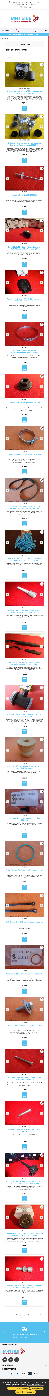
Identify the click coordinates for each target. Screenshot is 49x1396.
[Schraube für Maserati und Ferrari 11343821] (24, 1009)
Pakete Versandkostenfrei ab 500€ (25, 34)
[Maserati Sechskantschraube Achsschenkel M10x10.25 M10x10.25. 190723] (24, 1268)
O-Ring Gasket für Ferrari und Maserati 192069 (24, 870)
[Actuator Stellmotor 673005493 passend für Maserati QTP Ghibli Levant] (24, 282)
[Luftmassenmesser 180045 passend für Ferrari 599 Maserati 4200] (24, 697)
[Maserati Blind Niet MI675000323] (24, 178)
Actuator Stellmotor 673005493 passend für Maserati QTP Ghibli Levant (24, 300)
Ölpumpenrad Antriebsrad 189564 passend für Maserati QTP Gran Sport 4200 (24, 1234)
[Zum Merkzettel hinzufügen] (42, 64)
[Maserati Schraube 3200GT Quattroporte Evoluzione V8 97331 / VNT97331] (24, 1061)
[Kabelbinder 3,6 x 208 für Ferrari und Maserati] (24, 905)
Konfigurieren (37, 1388)
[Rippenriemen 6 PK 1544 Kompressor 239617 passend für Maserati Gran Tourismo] (24, 490)
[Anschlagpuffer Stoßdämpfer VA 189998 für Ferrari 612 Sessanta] (24, 749)
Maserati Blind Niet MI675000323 (24, 195)
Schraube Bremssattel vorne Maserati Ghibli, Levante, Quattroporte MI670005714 (24, 611)
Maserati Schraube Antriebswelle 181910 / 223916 (24, 1131)
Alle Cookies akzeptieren (25, 1392)
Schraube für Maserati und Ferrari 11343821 (24, 1026)
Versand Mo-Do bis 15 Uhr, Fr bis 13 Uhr (25, 2)
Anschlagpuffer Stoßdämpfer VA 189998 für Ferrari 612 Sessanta (24, 767)
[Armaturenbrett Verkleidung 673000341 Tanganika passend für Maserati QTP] (24, 645)
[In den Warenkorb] (24, 108)
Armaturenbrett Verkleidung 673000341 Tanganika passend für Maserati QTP (24, 663)
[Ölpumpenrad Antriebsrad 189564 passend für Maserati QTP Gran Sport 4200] (24, 1217)
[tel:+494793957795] (16, 1359)
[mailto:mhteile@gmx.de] (4, 1359)
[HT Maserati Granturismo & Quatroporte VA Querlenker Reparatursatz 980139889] (24, 126)
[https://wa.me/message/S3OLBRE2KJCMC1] (10, 1359)
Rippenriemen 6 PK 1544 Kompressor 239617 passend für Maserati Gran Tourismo (24, 508)
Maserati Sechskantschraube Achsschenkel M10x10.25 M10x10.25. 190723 (24, 1286)
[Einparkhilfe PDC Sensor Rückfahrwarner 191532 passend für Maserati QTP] (24, 230)
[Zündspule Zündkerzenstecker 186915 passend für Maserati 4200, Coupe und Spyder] (24, 1165)
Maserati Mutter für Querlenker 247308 (24, 403)
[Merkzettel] (27, 30)
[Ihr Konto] (36, 30)
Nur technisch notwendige (18, 1388)
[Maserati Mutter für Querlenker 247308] (24, 386)
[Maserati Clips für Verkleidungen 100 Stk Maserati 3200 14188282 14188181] (24, 542)
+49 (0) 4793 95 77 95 (27, 5)
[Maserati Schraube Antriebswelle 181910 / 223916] (24, 1113)
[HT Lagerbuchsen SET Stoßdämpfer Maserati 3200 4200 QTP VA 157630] (24, 74)
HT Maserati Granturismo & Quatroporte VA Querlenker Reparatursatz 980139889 (24, 144)
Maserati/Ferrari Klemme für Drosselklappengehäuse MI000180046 (24, 352)
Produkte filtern (25, 44)
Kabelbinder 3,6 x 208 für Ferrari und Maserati (24, 922)
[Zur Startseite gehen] (24, 18)
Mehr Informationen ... (35, 1385)
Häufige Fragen (26, 7)
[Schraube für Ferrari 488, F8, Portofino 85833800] (24, 801)
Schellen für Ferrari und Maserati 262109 (24, 455)
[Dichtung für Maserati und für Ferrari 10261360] (24, 957)
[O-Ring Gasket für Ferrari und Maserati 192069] (24, 853)
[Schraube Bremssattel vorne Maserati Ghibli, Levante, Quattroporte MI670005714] (24, 594)
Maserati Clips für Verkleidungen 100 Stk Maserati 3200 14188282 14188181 (24, 560)
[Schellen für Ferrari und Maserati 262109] (24, 438)
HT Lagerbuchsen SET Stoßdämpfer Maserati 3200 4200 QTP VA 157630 (24, 92)
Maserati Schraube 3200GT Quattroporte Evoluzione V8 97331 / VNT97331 (24, 1079)
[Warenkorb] (46, 30)
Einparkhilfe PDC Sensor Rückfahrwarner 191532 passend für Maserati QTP (24, 248)
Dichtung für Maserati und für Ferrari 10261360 (24, 974)
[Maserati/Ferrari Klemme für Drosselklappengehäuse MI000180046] (24, 334)
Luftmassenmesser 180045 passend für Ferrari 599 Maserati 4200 (24, 715)
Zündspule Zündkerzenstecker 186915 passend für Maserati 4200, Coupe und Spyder (24, 1183)
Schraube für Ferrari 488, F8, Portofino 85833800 (24, 819)
